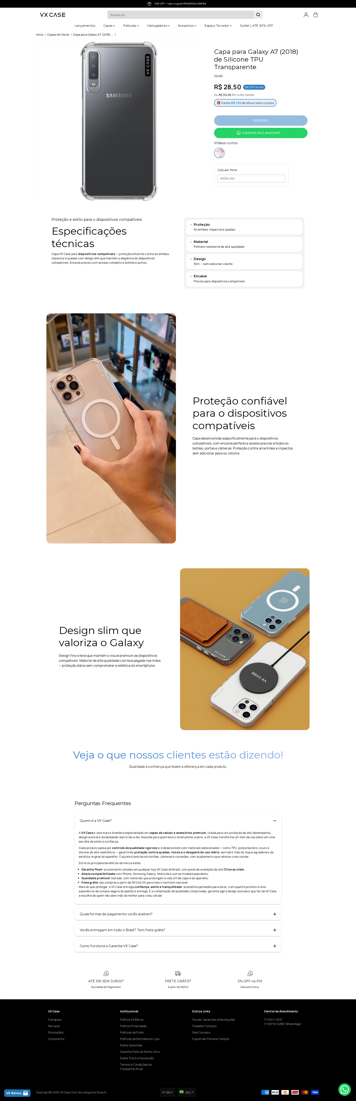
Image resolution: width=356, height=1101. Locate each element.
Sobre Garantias (131, 1045)
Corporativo (56, 1039)
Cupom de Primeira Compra (210, 1039)
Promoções (55, 1032)
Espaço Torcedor (217, 26)
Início (39, 34)
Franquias (54, 1019)
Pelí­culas (130, 26)
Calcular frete (227, 170)
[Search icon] (258, 15)
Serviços (54, 1026)
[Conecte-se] (306, 14)
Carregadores (157, 26)
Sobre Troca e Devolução (137, 1058)
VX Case (65, 1092)
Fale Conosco (201, 1032)
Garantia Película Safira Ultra (139, 1052)
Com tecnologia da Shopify (89, 1092)
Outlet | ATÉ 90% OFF (256, 26)
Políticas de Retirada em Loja (139, 1039)
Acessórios (186, 26)
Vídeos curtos (225, 143)
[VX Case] (52, 15)
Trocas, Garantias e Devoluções (213, 1019)
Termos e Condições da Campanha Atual (135, 1066)
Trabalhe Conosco (204, 1026)
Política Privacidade (133, 1026)
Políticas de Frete (132, 1032)
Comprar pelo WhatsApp (261, 133)
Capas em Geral (58, 34)
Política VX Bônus (131, 1019)
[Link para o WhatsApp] (344, 1089)
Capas (108, 26)
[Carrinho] (315, 14)
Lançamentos (85, 26)
